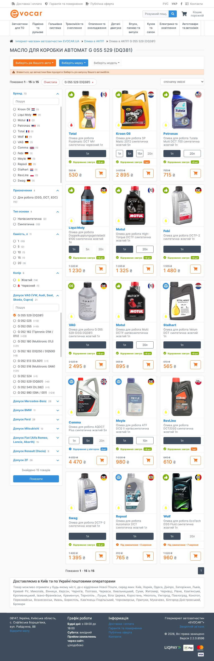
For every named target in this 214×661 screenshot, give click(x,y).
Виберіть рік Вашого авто (33, 63)
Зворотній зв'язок (192, 626)
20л (192, 153)
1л (87, 153)
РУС (165, 3)
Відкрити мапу (20, 630)
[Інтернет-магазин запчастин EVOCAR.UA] (27, 13)
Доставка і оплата (29, 3)
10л (145, 440)
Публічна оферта (102, 3)
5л (129, 153)
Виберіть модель (105, 63)
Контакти (196, 3)
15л (140, 153)
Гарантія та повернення (66, 3)
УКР (174, 3)
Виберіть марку (72, 63)
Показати (36, 478)
